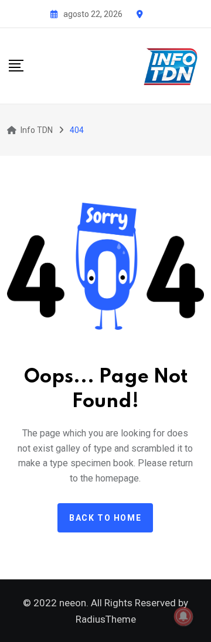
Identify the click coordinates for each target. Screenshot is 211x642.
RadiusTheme (106, 619)
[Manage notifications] (183, 616)
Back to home (105, 518)
